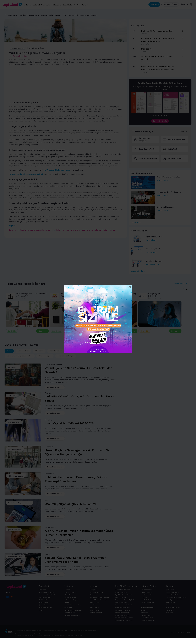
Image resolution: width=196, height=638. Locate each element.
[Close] (130, 287)
